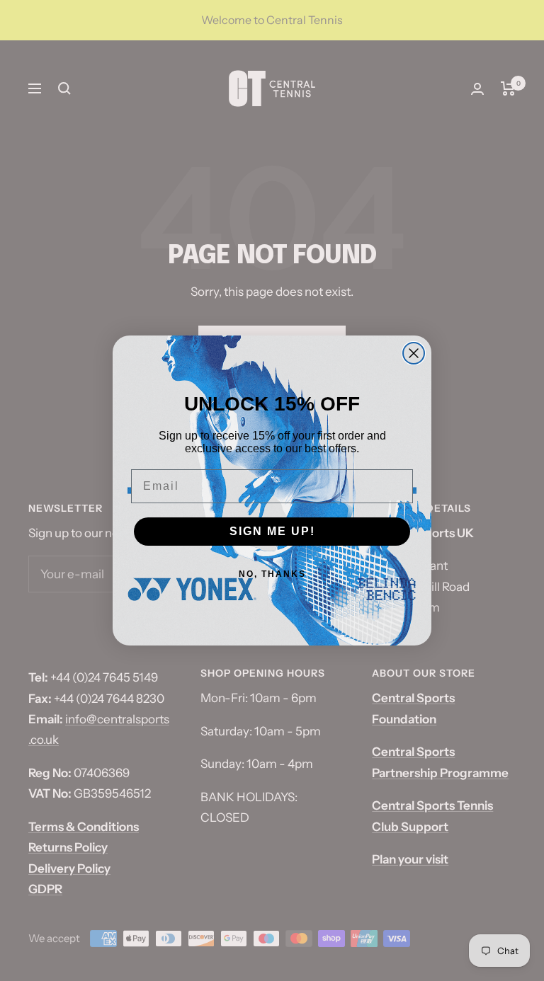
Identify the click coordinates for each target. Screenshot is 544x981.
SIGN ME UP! (272, 531)
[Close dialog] (413, 353)
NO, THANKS (272, 574)
